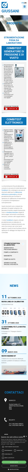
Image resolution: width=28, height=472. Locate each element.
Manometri (8, 256)
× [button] (26, 436)
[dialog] (14, 453)
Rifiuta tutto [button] (14, 466)
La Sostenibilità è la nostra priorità (14, 328)
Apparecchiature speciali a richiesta (11, 263)
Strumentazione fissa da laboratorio (12, 244)
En (25, 3)
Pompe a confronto (11, 252)
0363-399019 (19, 424)
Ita (23, 3)
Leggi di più (12, 444)
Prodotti (14, 23)
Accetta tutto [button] (14, 462)
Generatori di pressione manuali (10, 248)
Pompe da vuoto (9, 259)
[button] (14, 469)
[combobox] (24, 436)
